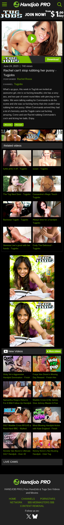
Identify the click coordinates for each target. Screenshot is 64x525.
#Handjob (18, 125)
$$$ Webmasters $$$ (41, 502)
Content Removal (32, 506)
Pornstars (47, 499)
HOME (12, 499)
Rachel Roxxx (24, 79)
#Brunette (8, 125)
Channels (28, 499)
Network (16, 502)
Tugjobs (18, 84)
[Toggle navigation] (4, 4)
